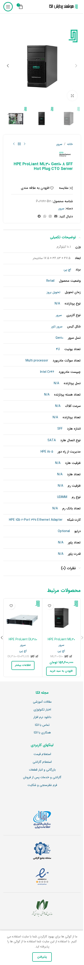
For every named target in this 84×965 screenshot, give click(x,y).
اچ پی (61, 651)
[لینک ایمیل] (56, 216)
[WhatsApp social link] (44, 216)
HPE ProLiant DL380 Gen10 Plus (23, 641)
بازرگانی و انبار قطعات (42, 770)
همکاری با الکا (42, 732)
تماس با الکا (42, 725)
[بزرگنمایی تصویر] (72, 96)
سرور (59, 144)
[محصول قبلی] (24, 144)
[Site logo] (62, 6)
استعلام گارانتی (42, 762)
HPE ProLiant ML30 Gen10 (61, 641)
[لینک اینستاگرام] (50, 216)
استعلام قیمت (42, 754)
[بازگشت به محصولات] (19, 144)
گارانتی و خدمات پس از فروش (42, 777)
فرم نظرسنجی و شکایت (42, 785)
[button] (76, 65)
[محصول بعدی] (14, 144)
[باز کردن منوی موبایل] (8, 6)
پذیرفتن (42, 957)
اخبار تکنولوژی (42, 710)
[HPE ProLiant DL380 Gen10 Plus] (23, 617)
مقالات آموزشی (42, 702)
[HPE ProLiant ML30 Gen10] (61, 617)
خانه (70, 144)
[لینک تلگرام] (39, 216)
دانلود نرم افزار (42, 717)
